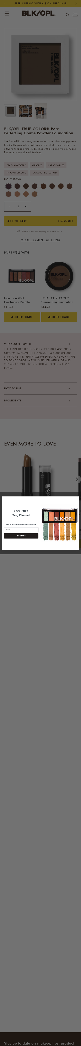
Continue (21, 536)
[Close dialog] (76, 499)
